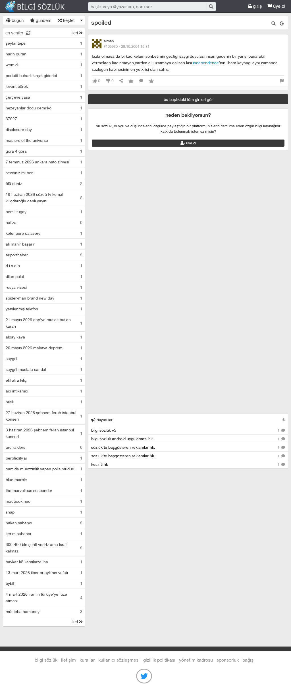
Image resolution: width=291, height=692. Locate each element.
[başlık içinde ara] (273, 23)
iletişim (68, 659)
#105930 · (126, 46)
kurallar (87, 659)
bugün (17, 20)
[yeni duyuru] (283, 419)
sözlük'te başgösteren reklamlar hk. (185, 447)
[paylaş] (121, 81)
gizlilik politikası (159, 659)
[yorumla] (141, 81)
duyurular (104, 420)
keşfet (68, 20)
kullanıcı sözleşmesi (119, 659)
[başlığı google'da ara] (281, 23)
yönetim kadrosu (196, 659)
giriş (257, 6)
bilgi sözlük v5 (185, 430)
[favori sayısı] (131, 81)
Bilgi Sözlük (40, 6)
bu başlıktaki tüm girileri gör (188, 99)
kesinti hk (185, 464)
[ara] (211, 6)
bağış (247, 659)
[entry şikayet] (281, 81)
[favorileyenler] (151, 81)
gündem (43, 20)
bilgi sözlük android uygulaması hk (185, 438)
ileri (75, 32)
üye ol (278, 6)
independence (206, 62)
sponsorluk (228, 659)
